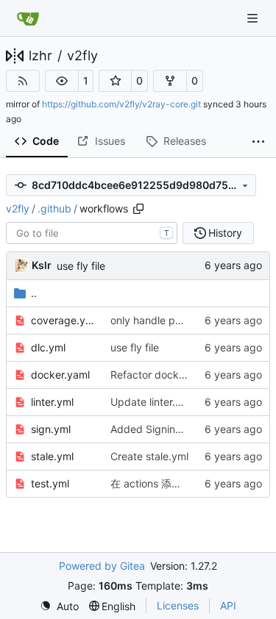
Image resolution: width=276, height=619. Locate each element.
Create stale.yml (149, 456)
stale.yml (52, 456)
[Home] (28, 18)
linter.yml (52, 402)
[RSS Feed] (23, 81)
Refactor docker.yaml (161, 374)
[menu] (59, 606)
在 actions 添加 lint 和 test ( (175, 483)
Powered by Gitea (102, 565)
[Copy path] (138, 209)
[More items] (258, 141)
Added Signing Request (167, 429)
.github (54, 208)
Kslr (42, 265)
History (225, 232)
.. (34, 293)
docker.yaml (60, 374)
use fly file (81, 266)
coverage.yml (63, 320)
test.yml (50, 483)
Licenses (178, 605)
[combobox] (91, 233)
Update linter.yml (151, 402)
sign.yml (51, 429)
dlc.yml (48, 347)
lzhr (40, 56)
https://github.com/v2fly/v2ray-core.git (121, 104)
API (228, 605)
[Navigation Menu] (254, 18)
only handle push (151, 320)
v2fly (82, 56)
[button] (62, 81)
